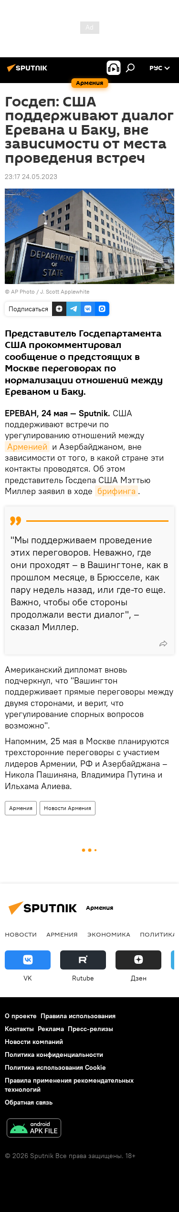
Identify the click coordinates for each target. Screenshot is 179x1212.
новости (21, 934)
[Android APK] (33, 1129)
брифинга (116, 490)
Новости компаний (34, 1041)
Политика (158, 934)
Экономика (108, 934)
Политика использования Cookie (55, 1067)
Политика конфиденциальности (54, 1054)
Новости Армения (67, 808)
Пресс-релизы (90, 1028)
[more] (163, 643)
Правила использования (78, 1016)
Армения (20, 808)
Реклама (51, 1028)
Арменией (27, 446)
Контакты (19, 1028)
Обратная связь (29, 1102)
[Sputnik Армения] (29, 71)
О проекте (21, 1016)
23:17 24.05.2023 (31, 176)
